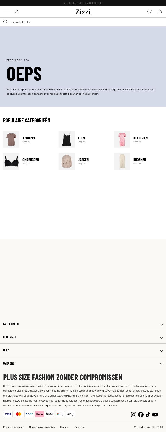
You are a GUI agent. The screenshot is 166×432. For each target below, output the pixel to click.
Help (6, 350)
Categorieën (11, 324)
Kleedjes (139, 139)
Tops (84, 139)
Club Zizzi (9, 337)
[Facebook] (141, 414)
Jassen (84, 161)
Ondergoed (28, 161)
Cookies (64, 427)
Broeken (139, 161)
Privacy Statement (13, 427)
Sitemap (79, 427)
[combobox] (83, 22)
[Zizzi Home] (83, 11)
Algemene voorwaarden (42, 427)
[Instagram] (133, 414)
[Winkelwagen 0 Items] (160, 11)
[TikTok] (148, 414)
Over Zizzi (9, 363)
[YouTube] (155, 414)
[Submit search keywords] (5, 22)
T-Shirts (28, 139)
